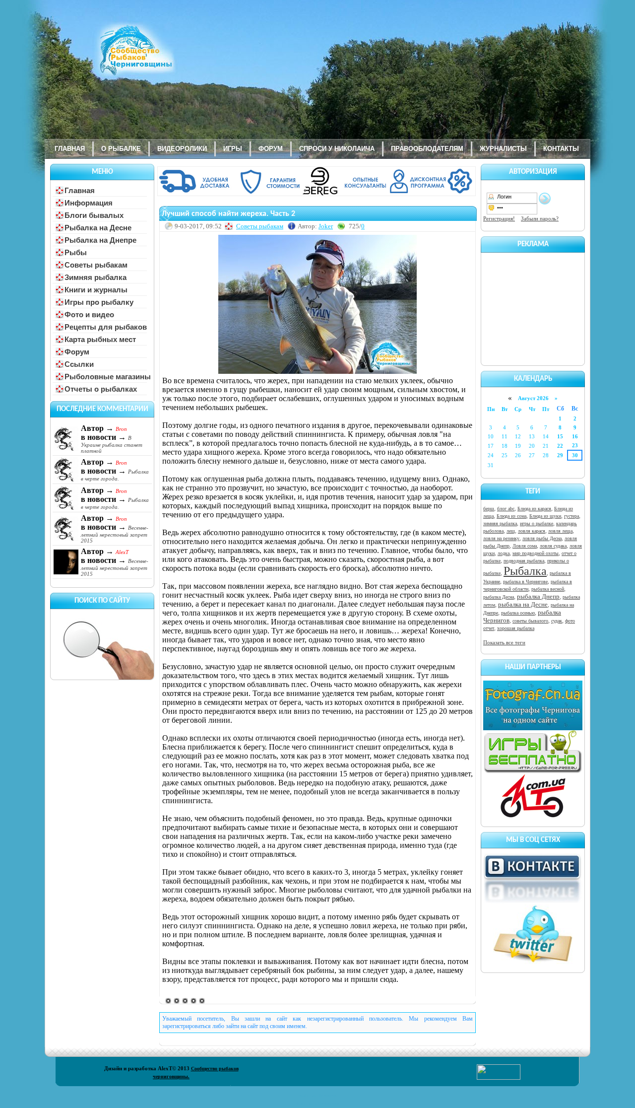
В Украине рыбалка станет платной (111, 444)
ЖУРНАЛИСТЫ (503, 148)
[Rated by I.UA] (498, 1078)
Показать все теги (504, 642)
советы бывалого (530, 620)
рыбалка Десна (498, 597)
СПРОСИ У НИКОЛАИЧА (337, 148)
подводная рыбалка (524, 560)
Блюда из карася (534, 508)
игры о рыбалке (536, 523)
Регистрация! (499, 218)
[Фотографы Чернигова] (532, 728)
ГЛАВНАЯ (70, 148)
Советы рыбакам (259, 226)
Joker (325, 226)
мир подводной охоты (535, 553)
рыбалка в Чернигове (525, 581)
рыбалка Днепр (538, 596)
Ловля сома (524, 546)
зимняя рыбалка (500, 523)
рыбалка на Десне (523, 604)
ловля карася (531, 531)
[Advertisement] (532, 307)
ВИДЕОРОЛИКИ (182, 148)
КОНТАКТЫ (561, 148)
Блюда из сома (511, 516)
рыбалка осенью (518, 613)
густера (571, 516)
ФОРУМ (270, 148)
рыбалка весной (547, 589)
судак (556, 620)
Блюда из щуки (545, 516)
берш (488, 508)
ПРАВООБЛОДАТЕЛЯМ (427, 148)
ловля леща (560, 531)
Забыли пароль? (540, 218)
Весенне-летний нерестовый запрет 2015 (114, 534)
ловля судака (553, 546)
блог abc (505, 508)
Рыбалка (525, 570)
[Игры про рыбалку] (532, 771)
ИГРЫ (232, 148)
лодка (503, 553)
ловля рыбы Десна (542, 538)
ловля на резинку (501, 538)
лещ (511, 531)
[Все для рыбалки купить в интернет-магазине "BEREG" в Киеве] (317, 194)
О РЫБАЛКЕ (121, 148)
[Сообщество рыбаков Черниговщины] (107, 57)
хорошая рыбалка (515, 628)
